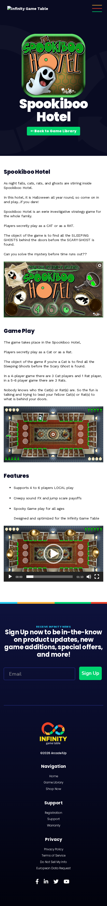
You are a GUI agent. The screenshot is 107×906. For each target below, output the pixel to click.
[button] (53, 554)
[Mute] (88, 576)
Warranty (53, 825)
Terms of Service (53, 856)
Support (53, 819)
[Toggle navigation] (97, 8)
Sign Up (90, 673)
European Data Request (53, 868)
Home (53, 776)
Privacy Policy (53, 849)
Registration (53, 813)
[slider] (49, 576)
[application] (53, 554)
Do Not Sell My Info (53, 862)
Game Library (53, 782)
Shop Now (53, 789)
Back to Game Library (55, 131)
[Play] (10, 576)
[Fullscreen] (96, 576)
